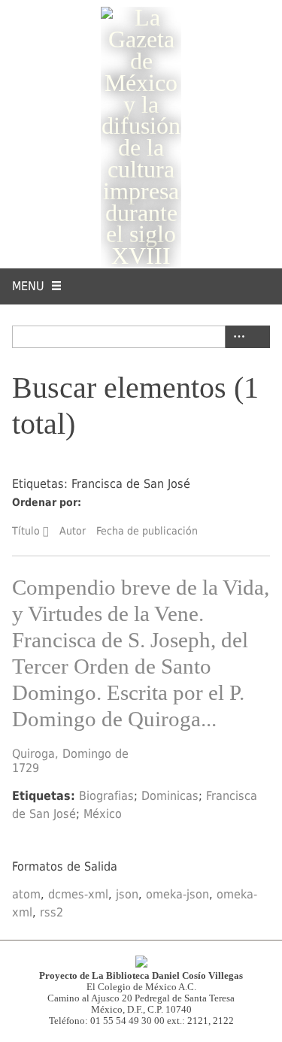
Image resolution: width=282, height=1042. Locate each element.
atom (26, 894)
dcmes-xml (78, 894)
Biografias (106, 796)
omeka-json (177, 894)
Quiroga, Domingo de (70, 754)
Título (26, 531)
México (102, 814)
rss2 (51, 912)
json (127, 894)
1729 (25, 768)
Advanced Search (236, 337)
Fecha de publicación (147, 531)
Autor (72, 531)
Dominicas (170, 796)
